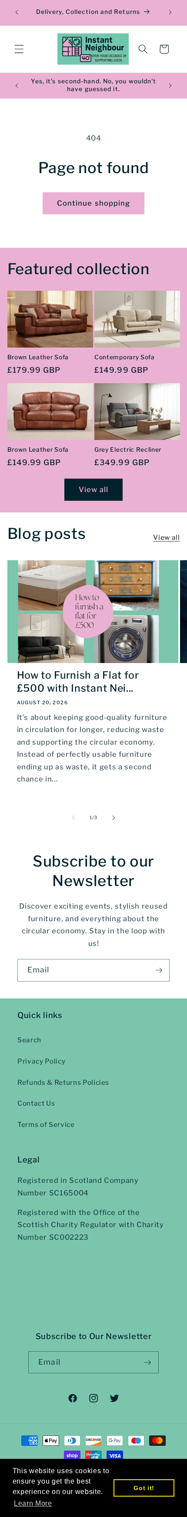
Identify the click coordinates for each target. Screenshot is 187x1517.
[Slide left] (73, 817)
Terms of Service (46, 1124)
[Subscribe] (158, 970)
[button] (19, 49)
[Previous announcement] (17, 12)
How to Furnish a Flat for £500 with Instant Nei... (78, 681)
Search (29, 1040)
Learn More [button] (33, 1503)
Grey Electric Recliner (127, 449)
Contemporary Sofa (124, 357)
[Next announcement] (170, 12)
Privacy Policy (41, 1061)
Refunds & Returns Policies (63, 1082)
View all (94, 489)
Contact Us (36, 1103)
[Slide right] (113, 817)
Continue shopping (93, 203)
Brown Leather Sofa (38, 357)
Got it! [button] (144, 1487)
